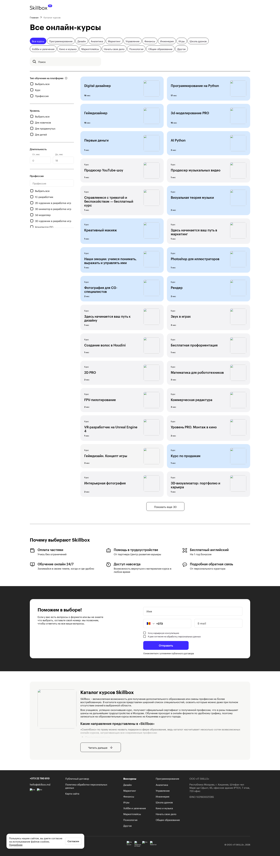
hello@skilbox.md (40, 784)
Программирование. (98, 737)
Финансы (149, 41)
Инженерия (167, 41)
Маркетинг (114, 41)
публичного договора (182, 653)
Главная (34, 17)
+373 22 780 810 (40, 778)
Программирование (61, 41)
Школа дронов (198, 41)
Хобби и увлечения (43, 49)
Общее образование (160, 49)
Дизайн (81, 41)
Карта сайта (72, 793)
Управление (133, 41)
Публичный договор (77, 778)
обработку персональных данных (184, 636)
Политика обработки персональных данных (86, 786)
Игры (182, 41)
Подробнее (16, 844)
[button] (149, 623)
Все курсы (38, 41)
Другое (181, 49)
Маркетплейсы (90, 49)
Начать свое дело (114, 49)
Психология (136, 49)
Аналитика (97, 41)
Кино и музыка (67, 49)
